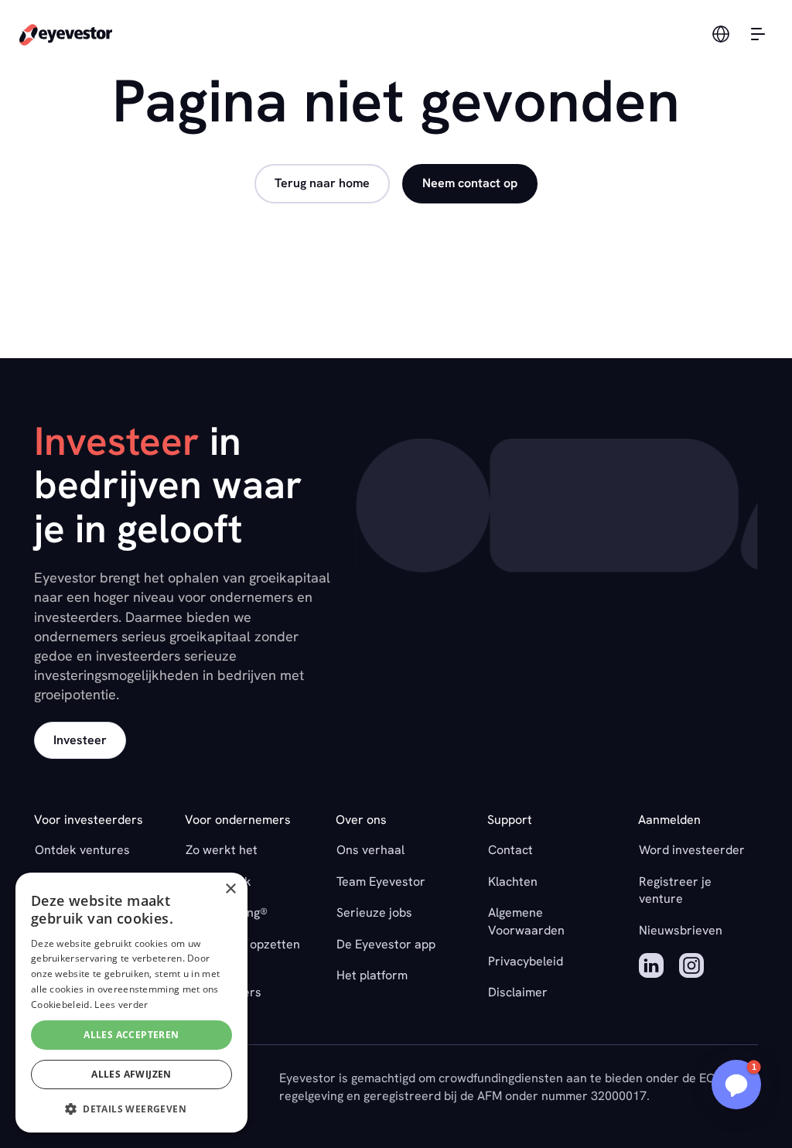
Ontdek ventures (82, 850)
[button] (736, 1084)
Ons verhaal (370, 850)
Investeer (80, 740)
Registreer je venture (675, 890)
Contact (510, 850)
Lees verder (121, 1004)
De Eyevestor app (385, 944)
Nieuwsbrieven (680, 930)
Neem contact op (469, 183)
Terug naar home (322, 183)
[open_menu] (757, 34)
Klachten (513, 881)
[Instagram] (691, 967)
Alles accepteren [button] (131, 1034)
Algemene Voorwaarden (526, 921)
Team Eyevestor (380, 881)
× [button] (230, 889)
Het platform (372, 975)
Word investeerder (692, 850)
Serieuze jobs (374, 912)
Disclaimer (518, 992)
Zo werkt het (222, 850)
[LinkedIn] (651, 967)
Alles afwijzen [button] (131, 1074)
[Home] (66, 34)
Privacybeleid (525, 961)
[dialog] (131, 1003)
